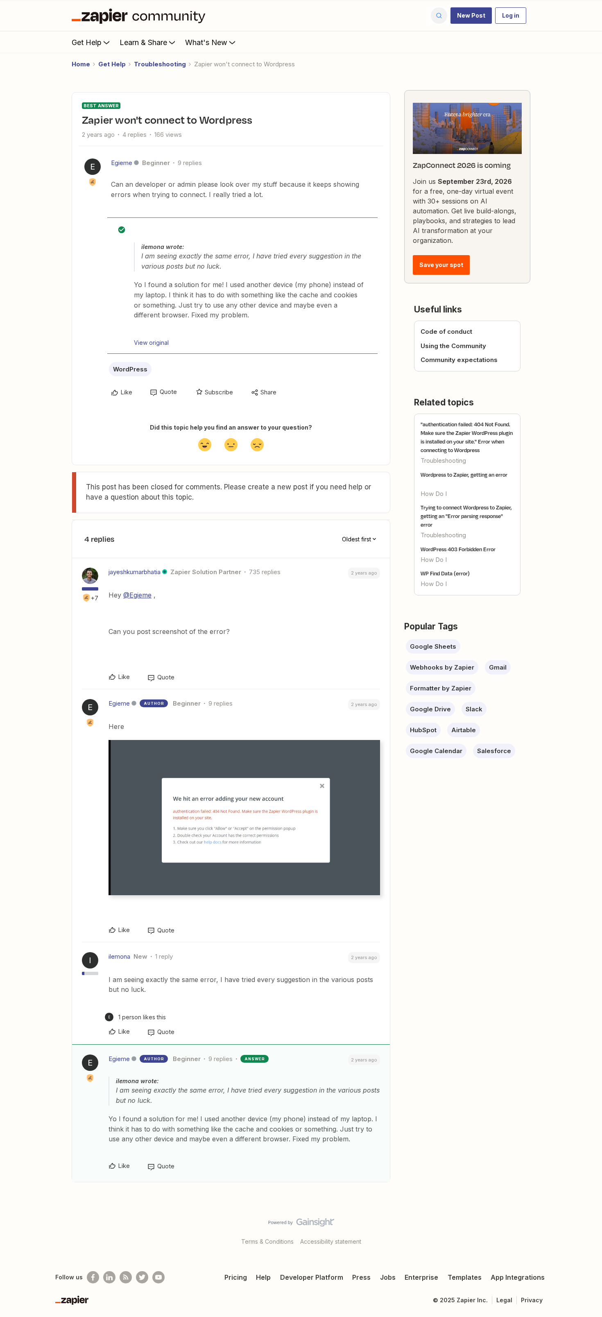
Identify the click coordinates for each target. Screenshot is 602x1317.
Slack (474, 709)
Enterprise (421, 1277)
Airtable (463, 730)
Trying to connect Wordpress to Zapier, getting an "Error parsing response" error (466, 516)
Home (81, 64)
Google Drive (430, 709)
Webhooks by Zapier (442, 667)
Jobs (388, 1277)
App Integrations (518, 1277)
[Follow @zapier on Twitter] (142, 1277)
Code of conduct (446, 331)
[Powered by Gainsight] (301, 1224)
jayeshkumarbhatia (135, 572)
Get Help (87, 42)
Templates (465, 1277)
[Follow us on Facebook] (93, 1277)
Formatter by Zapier (440, 688)
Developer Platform (311, 1277)
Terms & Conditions (267, 1241)
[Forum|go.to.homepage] (140, 15)
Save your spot (441, 264)
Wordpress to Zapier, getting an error (464, 474)
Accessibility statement (330, 1241)
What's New (206, 42)
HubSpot (423, 730)
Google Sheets (433, 646)
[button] (471, 15)
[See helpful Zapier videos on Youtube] (158, 1277)
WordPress (130, 369)
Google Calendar (436, 751)
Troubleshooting (160, 64)
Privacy (532, 1300)
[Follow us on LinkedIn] (109, 1277)
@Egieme (137, 595)
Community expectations (459, 360)
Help (263, 1277)
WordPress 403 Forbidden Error (458, 549)
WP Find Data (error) (445, 573)
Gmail (498, 667)
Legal (504, 1300)
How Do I (434, 494)
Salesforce (494, 751)
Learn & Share (143, 42)
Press (361, 1277)
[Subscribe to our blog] (126, 1277)
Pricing (235, 1277)
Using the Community (453, 346)
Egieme (121, 163)
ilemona (119, 956)
